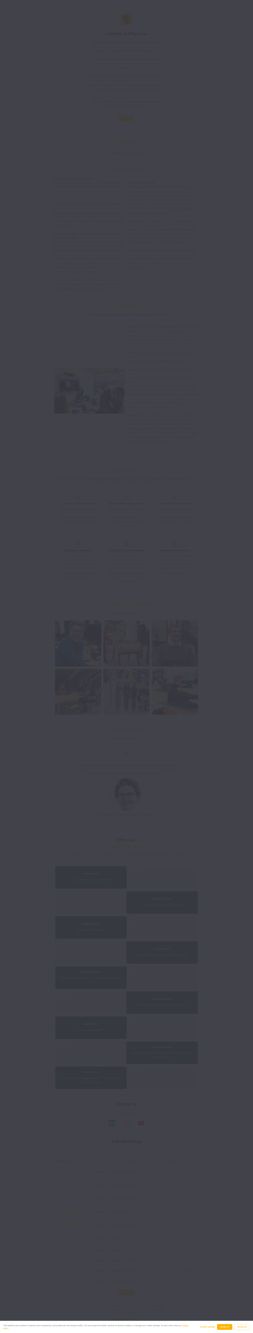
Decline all (242, 1327)
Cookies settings (207, 1327)
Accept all (224, 1327)
